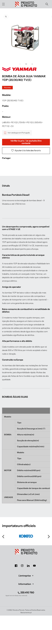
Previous (3, 536)
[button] (3, 4)
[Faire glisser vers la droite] (32, 64)
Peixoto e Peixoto (18, 610)
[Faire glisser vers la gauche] (20, 64)
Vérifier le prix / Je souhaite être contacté (26, 142)
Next (48, 536)
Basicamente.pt (26, 612)
